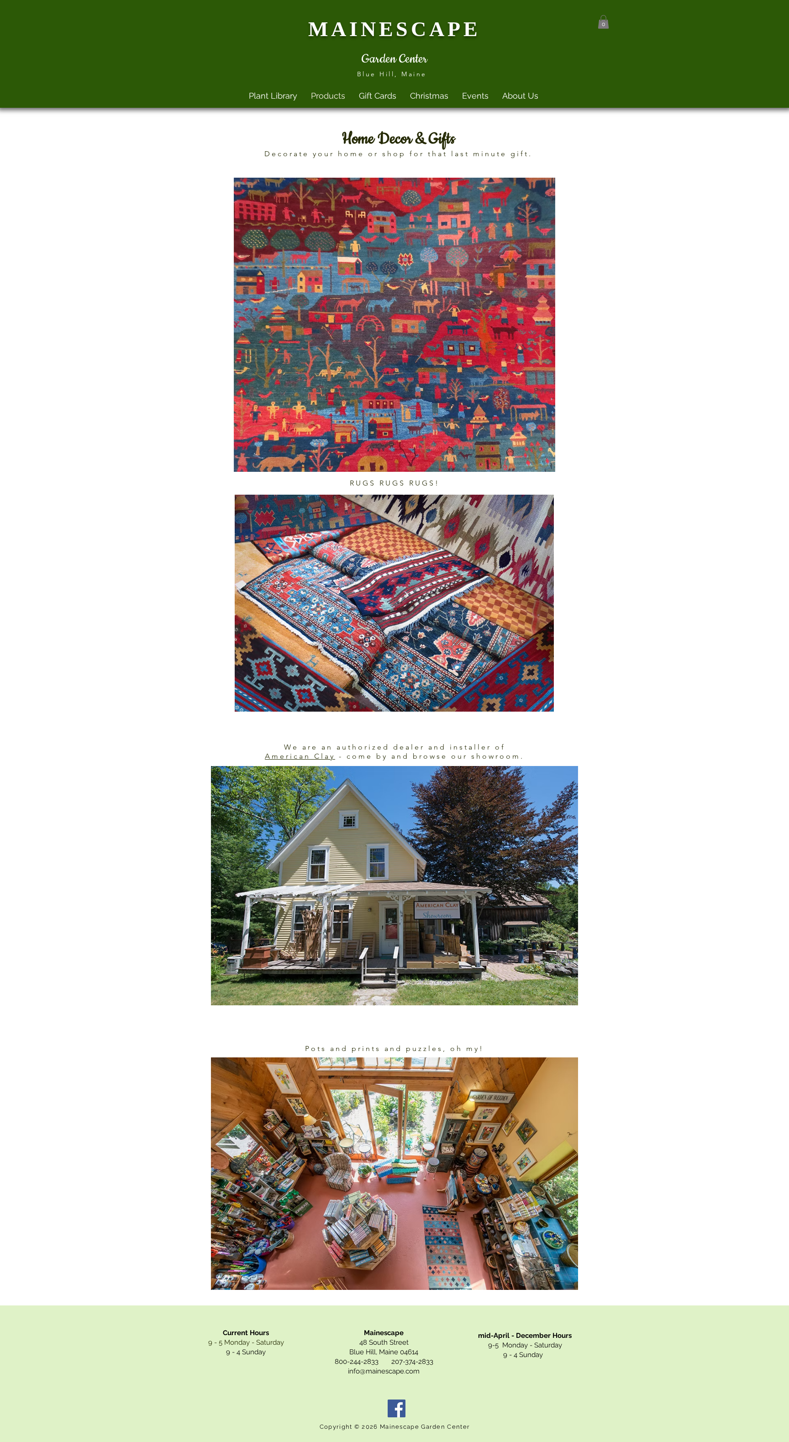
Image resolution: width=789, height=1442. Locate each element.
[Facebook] (396, 1408)
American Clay (300, 756)
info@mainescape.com (384, 1371)
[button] (603, 22)
